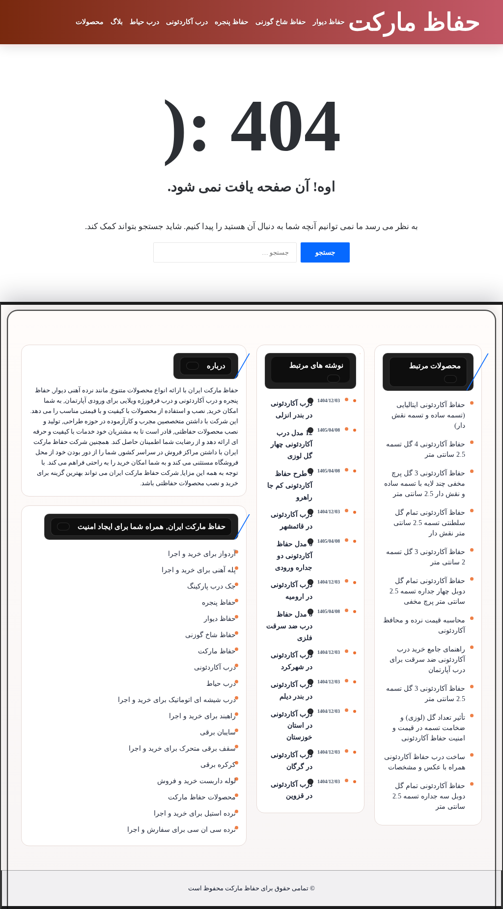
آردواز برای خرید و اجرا (202, 553)
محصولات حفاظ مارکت (202, 797)
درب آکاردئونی (187, 22)
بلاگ (117, 22)
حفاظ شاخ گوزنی (280, 22)
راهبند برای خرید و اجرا (202, 716)
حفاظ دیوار (329, 22)
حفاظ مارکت (217, 651)
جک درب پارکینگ (211, 586)
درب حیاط (144, 22)
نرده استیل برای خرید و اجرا (195, 813)
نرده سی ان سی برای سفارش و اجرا (181, 829)
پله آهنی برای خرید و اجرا (199, 570)
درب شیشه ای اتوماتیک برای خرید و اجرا (177, 700)
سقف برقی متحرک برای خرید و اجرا (182, 748)
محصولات (90, 22)
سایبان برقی (218, 732)
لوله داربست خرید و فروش (196, 781)
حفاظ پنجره (232, 22)
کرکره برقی (218, 764)
